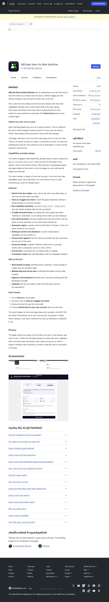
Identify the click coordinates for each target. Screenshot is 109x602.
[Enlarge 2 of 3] (65, 363)
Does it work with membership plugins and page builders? (31, 462)
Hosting (11, 573)
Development (51, 77)
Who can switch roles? (17, 509)
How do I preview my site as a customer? (25, 435)
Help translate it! (69, 17)
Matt (86, 570)
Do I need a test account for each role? (24, 442)
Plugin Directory (14, 11)
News (10, 570)
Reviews (24, 77)
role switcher (95, 119)
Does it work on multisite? (19, 516)
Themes (30, 570)
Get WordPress (99, 4)
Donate (68, 573)
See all (97, 151)
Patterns (30, 576)
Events (67, 570)
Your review (77, 151)
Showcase (31, 566)
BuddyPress (89, 576)
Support (49, 570)
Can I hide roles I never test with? (22, 522)
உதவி (98, 77)
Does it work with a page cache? (21, 502)
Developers (50, 573)
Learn (48, 566)
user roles (96, 123)
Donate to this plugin (81, 190)
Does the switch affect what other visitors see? (27, 489)
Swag (68, 576)
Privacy (11, 576)
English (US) (96, 114)
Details (13, 77)
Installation (37, 77)
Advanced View (79, 129)
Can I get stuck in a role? (18, 482)
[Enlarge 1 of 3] (35, 363)
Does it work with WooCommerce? (22, 455)
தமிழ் (30, 588)
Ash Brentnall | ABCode (33, 68)
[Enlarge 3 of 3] (65, 377)
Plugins (29, 573)
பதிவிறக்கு (96, 66)
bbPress (87, 573)
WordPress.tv (51, 576)
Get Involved (69, 566)
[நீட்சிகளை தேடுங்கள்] (31, 24)
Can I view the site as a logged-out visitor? (25, 469)
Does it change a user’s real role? (21, 448)
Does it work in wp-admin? (19, 495)
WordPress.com (90, 566)
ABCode (46, 546)
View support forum (80, 169)
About (11, 566)
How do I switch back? (18, 475)
